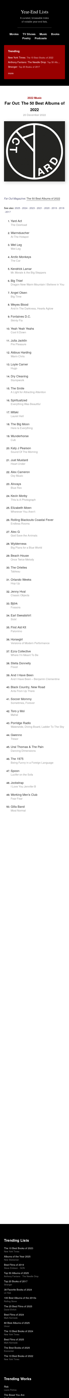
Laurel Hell (17, 416)
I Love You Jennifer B (23, 786)
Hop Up (15, 583)
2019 (54, 208)
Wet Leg (16, 244)
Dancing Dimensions (23, 751)
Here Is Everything (22, 428)
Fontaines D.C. (21, 316)
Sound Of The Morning (24, 452)
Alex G (15, 531)
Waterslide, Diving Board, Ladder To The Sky (37, 727)
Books (55, 34)
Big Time (16, 296)
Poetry (26, 38)
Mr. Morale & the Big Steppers (28, 272)
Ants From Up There (23, 691)
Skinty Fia (17, 320)
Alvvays (16, 484)
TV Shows (29, 34)
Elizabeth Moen (21, 507)
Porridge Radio (21, 723)
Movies (14, 34)
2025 (17, 208)
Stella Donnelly (21, 663)
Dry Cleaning (19, 376)
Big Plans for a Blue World (26, 547)
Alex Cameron (20, 472)
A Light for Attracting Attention (28, 392)
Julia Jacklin (19, 340)
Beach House (20, 555)
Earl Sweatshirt (21, 615)
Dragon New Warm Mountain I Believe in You (37, 284)
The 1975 (17, 758)
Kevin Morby (19, 495)
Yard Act (16, 221)
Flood (14, 667)
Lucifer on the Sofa (22, 774)
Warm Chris (18, 356)
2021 (39, 208)
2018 (61, 208)
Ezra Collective (21, 651)
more (11, 73)
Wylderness (18, 543)
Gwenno (16, 735)
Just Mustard (19, 460)
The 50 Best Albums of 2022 (43, 198)
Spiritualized (19, 400)
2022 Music (34, 98)
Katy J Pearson (21, 448)
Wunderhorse (20, 436)
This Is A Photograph (23, 500)
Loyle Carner (19, 364)
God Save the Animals (24, 535)
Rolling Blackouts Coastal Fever (32, 519)
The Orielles (19, 567)
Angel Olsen (19, 292)
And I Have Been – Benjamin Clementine (35, 679)
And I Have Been (22, 675)
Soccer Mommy (21, 699)
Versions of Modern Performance (30, 643)
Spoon (15, 770)
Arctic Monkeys (21, 256)
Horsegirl (17, 639)
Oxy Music (17, 476)
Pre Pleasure (18, 344)
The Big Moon (20, 424)
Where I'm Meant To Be (24, 655)
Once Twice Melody (22, 559)
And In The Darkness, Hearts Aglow (32, 308)
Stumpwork (17, 380)
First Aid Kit (18, 627)
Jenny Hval (18, 591)
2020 (47, 208)
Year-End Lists (34, 11)
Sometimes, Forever (23, 703)
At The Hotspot (19, 237)
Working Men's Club (24, 794)
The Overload (19, 225)
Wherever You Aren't (23, 511)
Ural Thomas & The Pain (27, 746)
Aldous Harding (21, 352)
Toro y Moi (18, 711)
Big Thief (17, 280)
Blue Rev (16, 488)
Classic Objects (20, 595)
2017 (8, 211)
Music (43, 34)
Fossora (15, 607)
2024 (24, 208)
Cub (13, 440)
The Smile (17, 388)
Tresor (14, 739)
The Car (15, 260)
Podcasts (41, 38)
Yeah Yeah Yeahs (22, 328)
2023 (32, 208)
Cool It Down (18, 332)
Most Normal (18, 810)
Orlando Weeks (21, 579)
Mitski (14, 412)
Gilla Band (18, 806)
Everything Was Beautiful (26, 404)
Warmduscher (20, 232)
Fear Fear (16, 798)
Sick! (14, 619)
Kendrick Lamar (21, 268)
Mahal (14, 715)
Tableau (15, 571)
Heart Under (18, 464)
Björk (14, 603)
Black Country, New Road (28, 687)
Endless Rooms (20, 523)
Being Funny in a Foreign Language (32, 762)
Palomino (16, 631)
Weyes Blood (19, 304)
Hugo (14, 368)
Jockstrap (17, 782)
